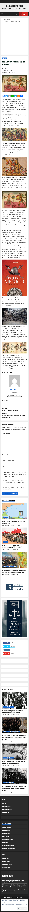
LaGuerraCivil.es (6, 836)
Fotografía (6, 731)
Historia (4, 58)
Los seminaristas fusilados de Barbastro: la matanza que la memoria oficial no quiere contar (14, 788)
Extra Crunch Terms (7, 864)
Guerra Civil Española (8, 706)
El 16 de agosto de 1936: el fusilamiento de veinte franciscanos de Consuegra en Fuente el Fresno (14, 737)
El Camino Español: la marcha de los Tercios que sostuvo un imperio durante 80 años (14, 571)
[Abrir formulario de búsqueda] (16, 14)
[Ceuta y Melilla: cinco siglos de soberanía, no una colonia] (14, 511)
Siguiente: (13, 415)
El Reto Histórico (6, 830)
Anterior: (10, 409)
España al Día (5, 842)
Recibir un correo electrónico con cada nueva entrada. (13, 488)
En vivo (25, 14)
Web (3, 466)
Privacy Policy (5, 858)
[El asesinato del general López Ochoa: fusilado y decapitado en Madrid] (14, 700)
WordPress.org (5, 812)
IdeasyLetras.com (6, 827)
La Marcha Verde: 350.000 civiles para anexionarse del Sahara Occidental (12, 547)
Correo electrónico (8, 460)
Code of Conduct (6, 867)
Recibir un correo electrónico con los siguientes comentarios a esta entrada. (13, 481)
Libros (15, 566)
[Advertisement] (14, 38)
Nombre (5, 455)
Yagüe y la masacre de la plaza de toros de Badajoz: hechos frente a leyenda (13, 762)
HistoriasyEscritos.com (7, 839)
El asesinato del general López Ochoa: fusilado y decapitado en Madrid (12, 711)
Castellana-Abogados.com (8, 848)
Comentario (6, 433)
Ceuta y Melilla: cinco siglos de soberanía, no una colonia (13, 522)
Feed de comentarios (7, 809)
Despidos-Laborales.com (8, 845)
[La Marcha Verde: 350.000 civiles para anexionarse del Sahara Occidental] (14, 536)
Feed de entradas (6, 806)
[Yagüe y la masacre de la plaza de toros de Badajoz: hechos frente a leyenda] (14, 751)
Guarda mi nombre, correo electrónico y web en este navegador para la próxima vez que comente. (15, 474)
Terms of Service (6, 861)
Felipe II (5, 566)
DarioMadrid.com (14, 6)
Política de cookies (13, 906)
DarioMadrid (7, 68)
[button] (2, 14)
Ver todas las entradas (14, 395)
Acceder (4, 803)
